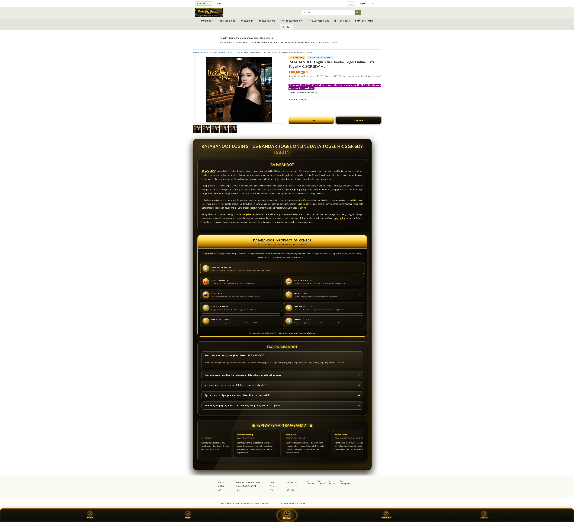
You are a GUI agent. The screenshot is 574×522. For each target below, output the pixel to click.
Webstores (292, 482)
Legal (272, 482)
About (221, 482)
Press (272, 490)
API (219, 490)
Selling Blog (241, 482)
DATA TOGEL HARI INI (364, 21)
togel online (339, 218)
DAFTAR (358, 120)
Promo (90, 517)
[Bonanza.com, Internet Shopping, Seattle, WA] (335, 503)
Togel (218, 3)
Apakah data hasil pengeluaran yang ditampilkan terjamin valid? (237, 395)
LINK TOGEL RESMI (342, 21)
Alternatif (386, 517)
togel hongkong (292, 189)
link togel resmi (247, 214)
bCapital (290, 490)
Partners (273, 486)
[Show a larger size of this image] (197, 129)
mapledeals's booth (229, 42)
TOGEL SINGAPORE (267, 21)
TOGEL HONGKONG (226, 21)
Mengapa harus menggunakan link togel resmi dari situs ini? (235, 385)
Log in (351, 3)
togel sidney (302, 204)
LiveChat (484, 517)
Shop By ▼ (287, 27)
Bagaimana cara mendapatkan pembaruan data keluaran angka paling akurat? (244, 375)
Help (238, 490)
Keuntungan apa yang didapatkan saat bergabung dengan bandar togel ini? (243, 405)
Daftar (287, 518)
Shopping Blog (253, 482)
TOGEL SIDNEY (247, 21)
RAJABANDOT (207, 21)
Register (363, 3)
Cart (372, 3)
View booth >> (332, 42)
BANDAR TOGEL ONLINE (319, 21)
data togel (357, 200)
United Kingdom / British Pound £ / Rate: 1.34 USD (245, 503)
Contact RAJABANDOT (246, 486)
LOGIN (311, 120)
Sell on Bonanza (203, 3)
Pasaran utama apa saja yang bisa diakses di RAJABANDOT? (235, 355)
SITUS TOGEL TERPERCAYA (292, 21)
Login (188, 517)
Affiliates (222, 486)
